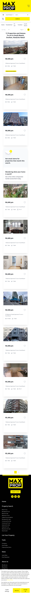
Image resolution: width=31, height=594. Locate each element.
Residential (9, 25)
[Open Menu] (28, 6)
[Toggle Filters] (3, 18)
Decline (17, 590)
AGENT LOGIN (15, 492)
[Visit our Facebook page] (12, 496)
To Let (14, 24)
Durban (20, 25)
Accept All (25, 590)
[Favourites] (25, 59)
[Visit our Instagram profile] (18, 496)
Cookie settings (7, 590)
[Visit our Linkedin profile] (15, 496)
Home (2, 25)
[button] (13, 14)
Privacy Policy (10, 580)
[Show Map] (28, 29)
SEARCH (17, 19)
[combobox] (22, 15)
